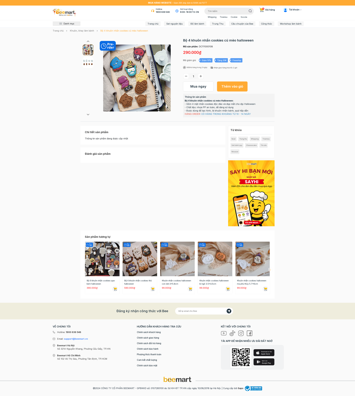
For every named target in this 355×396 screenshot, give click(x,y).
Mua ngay (198, 86)
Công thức (266, 23)
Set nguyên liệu (174, 23)
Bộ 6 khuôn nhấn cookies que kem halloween (101, 282)
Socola (244, 17)
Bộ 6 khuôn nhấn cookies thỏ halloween (138, 282)
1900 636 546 (163, 12)
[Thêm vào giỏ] (115, 289)
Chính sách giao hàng (148, 337)
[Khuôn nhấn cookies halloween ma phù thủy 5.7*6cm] (252, 259)
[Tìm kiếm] (250, 10)
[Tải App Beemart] (251, 193)
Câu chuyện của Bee (242, 23)
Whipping (212, 17)
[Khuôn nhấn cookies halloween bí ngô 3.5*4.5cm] (215, 259)
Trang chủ (153, 23)
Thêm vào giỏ (232, 86)
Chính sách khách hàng (149, 332)
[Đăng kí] (229, 311)
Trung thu (243, 139)
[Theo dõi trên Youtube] (224, 333)
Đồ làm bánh (197, 23)
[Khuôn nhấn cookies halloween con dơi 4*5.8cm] (177, 259)
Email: (72, 338)
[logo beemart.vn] (177, 379)
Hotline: (69, 332)
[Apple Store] (263, 352)
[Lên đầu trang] (350, 393)
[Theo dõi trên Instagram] (241, 333)
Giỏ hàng (269, 9)
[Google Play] (263, 361)
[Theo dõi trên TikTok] (233, 333)
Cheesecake (251, 145)
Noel (233, 139)
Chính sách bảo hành (147, 348)
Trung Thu (217, 23)
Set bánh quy (237, 145)
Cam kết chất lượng (147, 360)
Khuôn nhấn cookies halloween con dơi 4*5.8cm (176, 282)
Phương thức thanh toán (149, 354)
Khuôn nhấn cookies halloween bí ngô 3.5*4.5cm (214, 282)
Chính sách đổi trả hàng (149, 343)
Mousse (235, 152)
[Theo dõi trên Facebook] (249, 333)
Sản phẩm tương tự (97, 236)
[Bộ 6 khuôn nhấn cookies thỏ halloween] (140, 259)
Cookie (234, 17)
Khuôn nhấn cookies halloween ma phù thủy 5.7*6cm (251, 282)
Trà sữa (264, 145)
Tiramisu (223, 17)
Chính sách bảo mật (147, 365)
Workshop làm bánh (290, 23)
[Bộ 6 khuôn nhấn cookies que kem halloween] (102, 259)
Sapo (240, 388)
